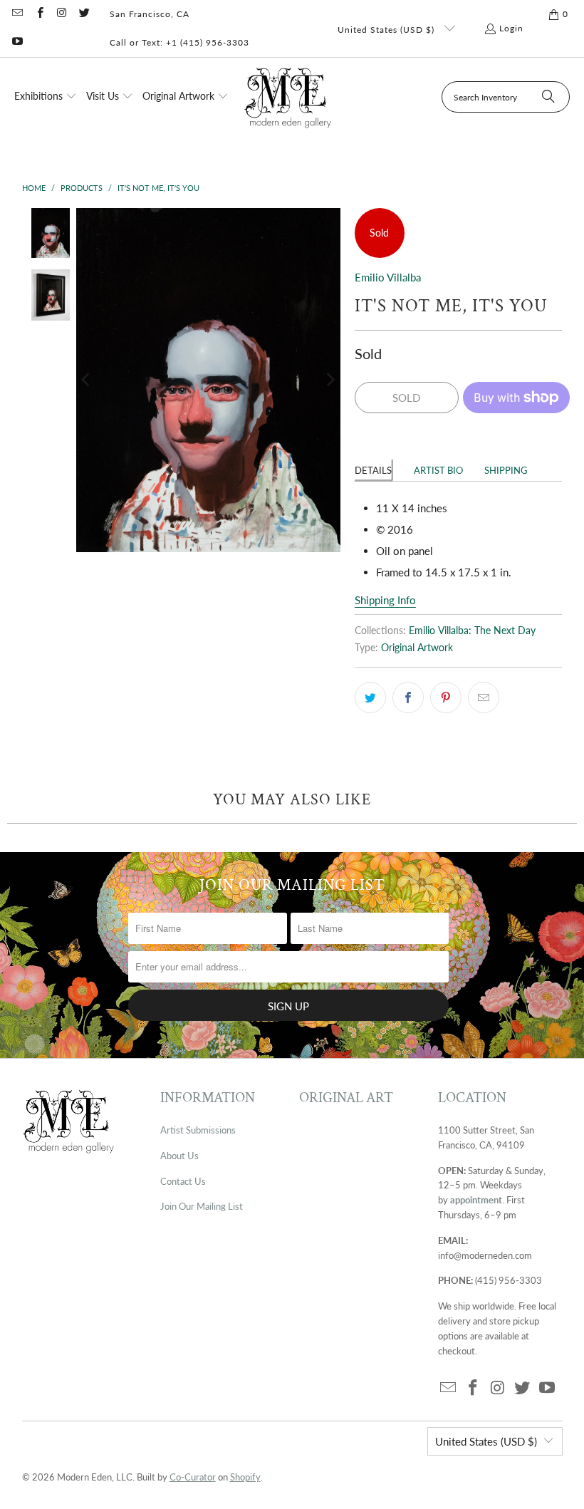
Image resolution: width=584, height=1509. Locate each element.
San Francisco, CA (149, 14)
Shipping (506, 470)
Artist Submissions (198, 1130)
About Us (179, 1155)
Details (373, 470)
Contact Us (183, 1181)
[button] (45, 97)
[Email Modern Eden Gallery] (17, 14)
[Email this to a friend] (483, 697)
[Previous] (86, 380)
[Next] (329, 380)
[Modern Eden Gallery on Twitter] (84, 14)
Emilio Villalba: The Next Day (472, 630)
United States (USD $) (387, 29)
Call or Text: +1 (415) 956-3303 (179, 42)
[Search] (548, 97)
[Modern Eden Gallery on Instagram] (62, 14)
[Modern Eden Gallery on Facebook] (39, 14)
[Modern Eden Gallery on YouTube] (17, 42)
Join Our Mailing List (201, 1206)
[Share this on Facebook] (408, 697)
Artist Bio (438, 470)
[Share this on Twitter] (370, 697)
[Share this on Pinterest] (446, 697)
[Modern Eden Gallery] (288, 97)
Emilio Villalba (388, 277)
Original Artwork (417, 647)
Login (511, 28)
